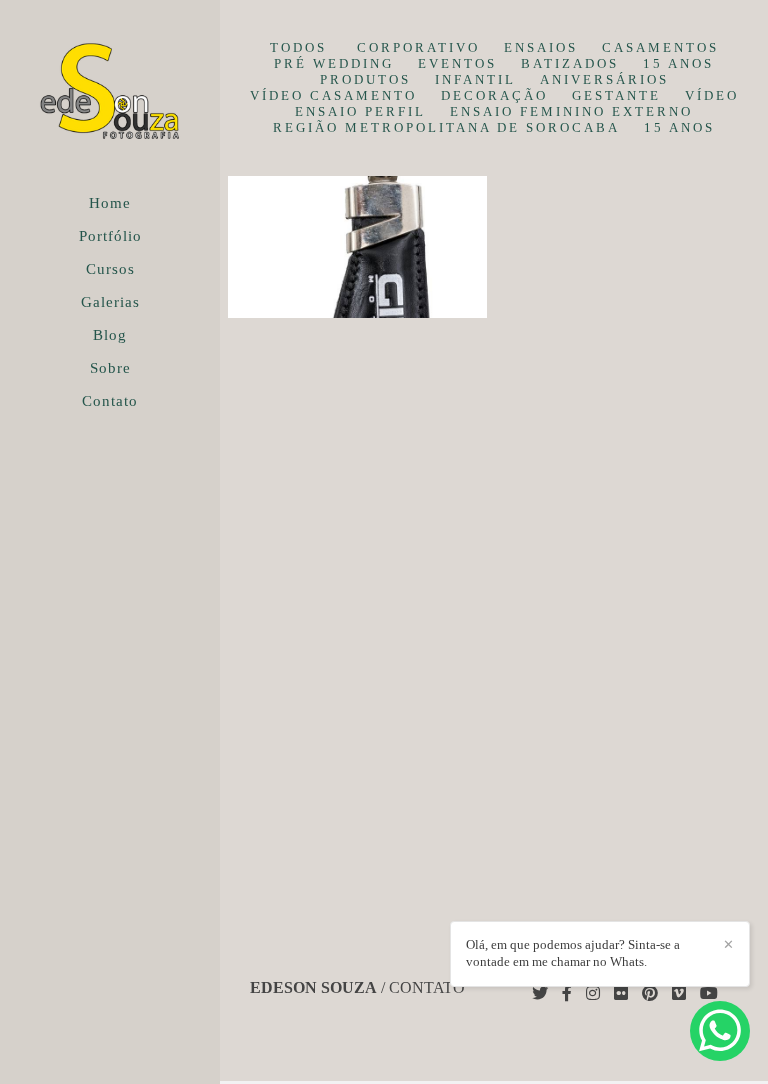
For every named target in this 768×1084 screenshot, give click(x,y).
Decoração (494, 95)
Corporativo (418, 47)
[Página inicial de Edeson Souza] (110, 94)
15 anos (678, 63)
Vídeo (712, 95)
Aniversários (604, 79)
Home (110, 203)
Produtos (365, 79)
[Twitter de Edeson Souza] (540, 993)
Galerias (110, 302)
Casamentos (660, 47)
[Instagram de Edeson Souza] (593, 993)
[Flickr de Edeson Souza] (621, 993)
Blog (110, 335)
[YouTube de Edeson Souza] (709, 993)
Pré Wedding (334, 63)
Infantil (475, 79)
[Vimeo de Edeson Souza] (679, 993)
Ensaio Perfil (360, 111)
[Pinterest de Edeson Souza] (650, 993)
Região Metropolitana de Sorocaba (446, 127)
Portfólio (110, 236)
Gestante (616, 95)
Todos (298, 47)
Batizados (570, 63)
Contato (110, 401)
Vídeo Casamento (333, 95)
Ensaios (541, 47)
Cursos (110, 269)
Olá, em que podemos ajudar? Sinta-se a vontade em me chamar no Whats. (573, 953)
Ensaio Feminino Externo (571, 111)
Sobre (110, 368)
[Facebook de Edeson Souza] (567, 993)
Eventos (457, 63)
